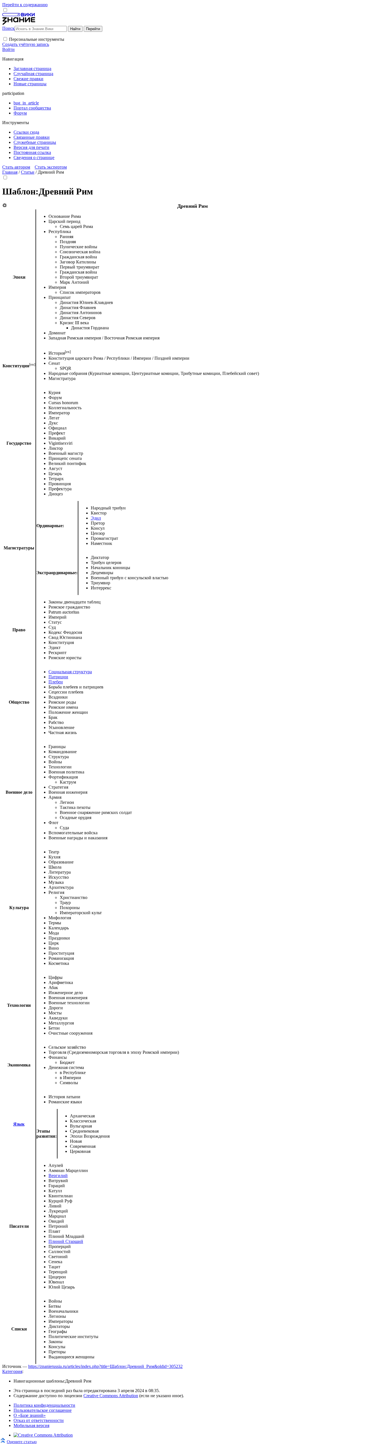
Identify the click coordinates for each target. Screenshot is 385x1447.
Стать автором (16, 167)
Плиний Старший (65, 1241)
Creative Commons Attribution (110, 1395)
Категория (12, 1371)
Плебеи (55, 681)
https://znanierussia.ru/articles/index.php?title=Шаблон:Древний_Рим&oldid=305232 (105, 1366)
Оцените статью (22, 1441)
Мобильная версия (31, 1425)
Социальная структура (70, 671)
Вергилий (58, 1175)
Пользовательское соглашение (43, 1410)
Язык (19, 1124)
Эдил (96, 518)
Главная (9, 172)
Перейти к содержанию (25, 4)
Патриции (58, 676)
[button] (5, 39)
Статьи (27, 172)
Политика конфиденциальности (44, 1405)
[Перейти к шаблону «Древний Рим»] (4, 205)
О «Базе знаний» (30, 1415)
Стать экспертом (51, 167)
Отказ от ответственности (39, 1420)
